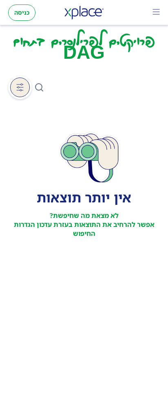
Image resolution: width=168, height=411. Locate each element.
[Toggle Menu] (156, 12)
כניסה (21, 12)
